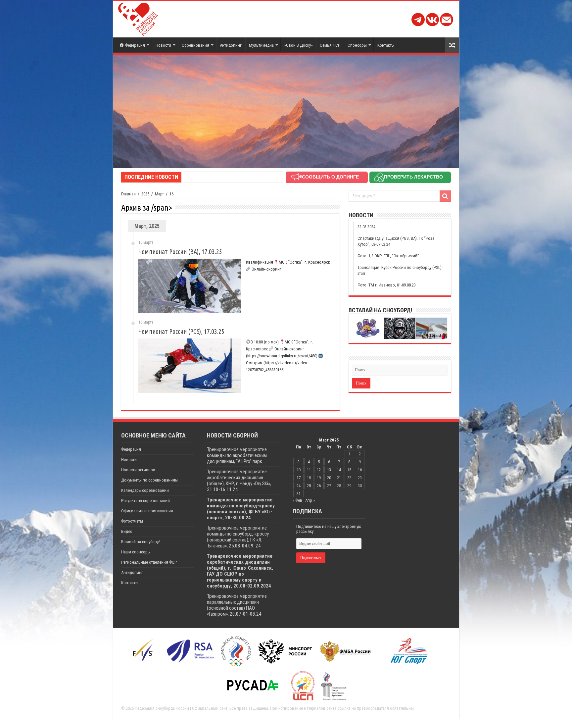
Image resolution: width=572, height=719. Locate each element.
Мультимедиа (261, 45)
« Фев (297, 500)
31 (299, 493)
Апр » (310, 500)
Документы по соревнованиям (149, 480)
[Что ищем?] (445, 196)
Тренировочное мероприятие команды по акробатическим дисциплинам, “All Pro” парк (237, 455)
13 (329, 469)
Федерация (135, 45)
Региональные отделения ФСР (149, 562)
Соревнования (195, 45)
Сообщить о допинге (330, 177)
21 (339, 477)
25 (309, 485)
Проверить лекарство (413, 177)
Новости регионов (138, 469)
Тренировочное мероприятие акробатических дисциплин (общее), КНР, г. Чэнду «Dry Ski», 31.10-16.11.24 (239, 480)
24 (299, 485)
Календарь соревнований (145, 490)
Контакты (386, 45)
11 (309, 469)
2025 (145, 193)
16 (360, 469)
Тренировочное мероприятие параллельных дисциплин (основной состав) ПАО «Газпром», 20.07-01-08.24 (237, 605)
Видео (126, 531)
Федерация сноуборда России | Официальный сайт (181, 708)
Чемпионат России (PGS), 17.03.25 (181, 331)
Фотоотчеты (132, 521)
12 (319, 469)
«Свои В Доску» (298, 45)
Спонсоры (357, 45)
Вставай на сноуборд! (140, 541)
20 (329, 477)
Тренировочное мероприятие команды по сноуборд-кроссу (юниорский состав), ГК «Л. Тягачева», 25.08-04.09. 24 (238, 537)
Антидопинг (231, 45)
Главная (128, 193)
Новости (163, 45)
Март (159, 193)
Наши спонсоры (136, 551)
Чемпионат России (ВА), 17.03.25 (180, 251)
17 (299, 477)
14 (339, 469)
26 (319, 485)
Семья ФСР (330, 45)
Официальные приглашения (147, 510)
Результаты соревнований (145, 500)
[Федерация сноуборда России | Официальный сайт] (138, 18)
